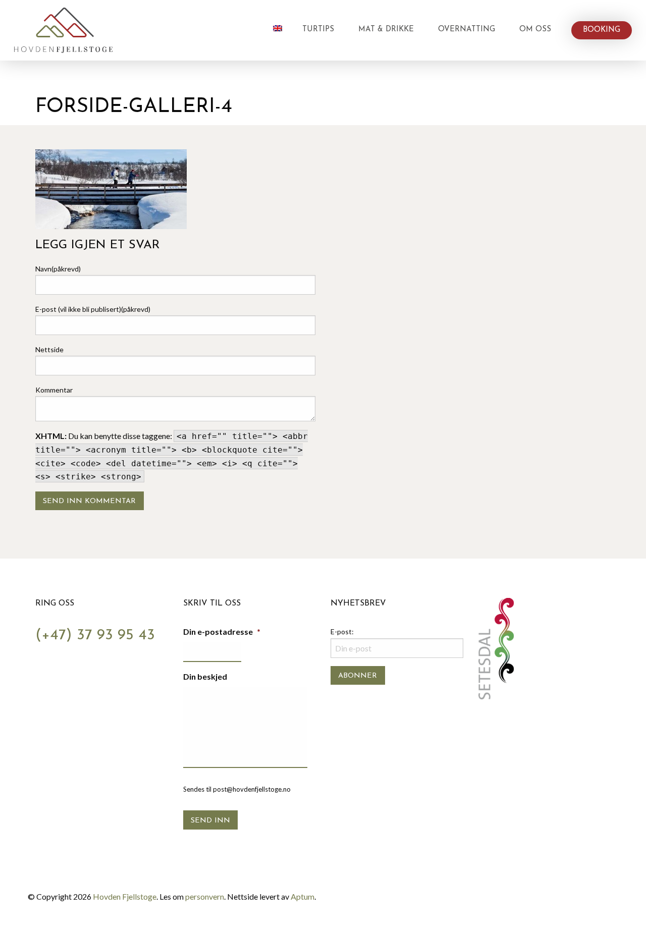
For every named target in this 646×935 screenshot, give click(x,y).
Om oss (535, 29)
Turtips (318, 29)
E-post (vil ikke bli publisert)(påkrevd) (92, 309)
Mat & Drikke (386, 29)
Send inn (210, 820)
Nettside (49, 349)
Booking (601, 30)
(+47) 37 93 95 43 (95, 635)
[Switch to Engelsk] (277, 28)
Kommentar (54, 390)
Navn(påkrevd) (58, 268)
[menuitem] (277, 30)
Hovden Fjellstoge (124, 896)
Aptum (302, 896)
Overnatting (466, 29)
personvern (204, 896)
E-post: (342, 631)
